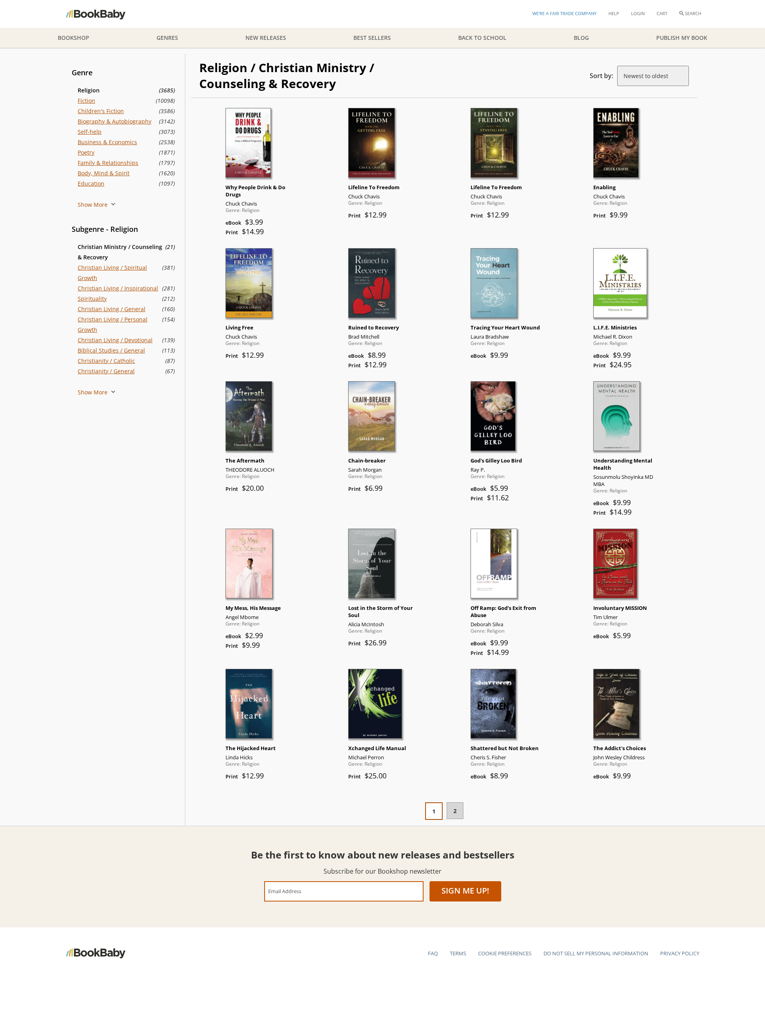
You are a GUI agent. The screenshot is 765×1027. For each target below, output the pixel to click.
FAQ (433, 953)
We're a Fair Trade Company (564, 13)
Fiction (86, 100)
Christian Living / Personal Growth (112, 324)
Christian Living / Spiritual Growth (112, 273)
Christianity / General (106, 371)
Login (638, 13)
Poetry (86, 152)
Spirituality (92, 298)
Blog (581, 37)
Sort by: (601, 75)
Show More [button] (93, 204)
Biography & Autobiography (114, 121)
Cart (662, 13)
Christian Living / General (111, 309)
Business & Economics (107, 142)
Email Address (284, 891)
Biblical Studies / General (111, 350)
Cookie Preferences (505, 953)
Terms (458, 953)
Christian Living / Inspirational (118, 288)
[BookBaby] (102, 14)
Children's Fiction (101, 111)
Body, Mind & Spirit (103, 173)
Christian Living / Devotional (115, 340)
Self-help (90, 131)
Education (91, 183)
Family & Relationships (108, 163)
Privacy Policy (679, 953)
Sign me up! (465, 890)
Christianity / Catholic (106, 361)
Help (613, 13)
